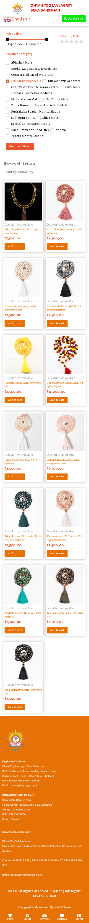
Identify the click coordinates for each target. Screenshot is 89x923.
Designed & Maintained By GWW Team (44, 907)
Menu (79, 919)
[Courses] (62, 915)
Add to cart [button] (15, 246)
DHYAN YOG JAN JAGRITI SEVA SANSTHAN (51, 8)
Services (44, 919)
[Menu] (79, 915)
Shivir (27, 919)
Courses (62, 919)
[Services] (44, 915)
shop (10, 919)
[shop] (10, 915)
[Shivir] (27, 915)
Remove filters (20, 146)
